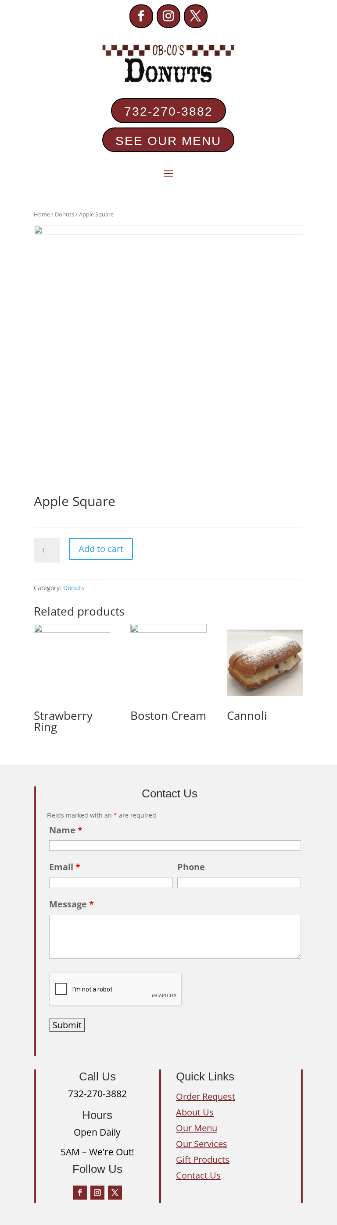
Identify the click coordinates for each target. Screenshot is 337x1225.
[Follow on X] (196, 16)
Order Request (205, 1096)
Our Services (201, 1144)
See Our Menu (168, 141)
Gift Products (202, 1159)
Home (42, 214)
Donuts (64, 214)
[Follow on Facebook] (141, 16)
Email (64, 867)
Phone (191, 867)
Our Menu (196, 1128)
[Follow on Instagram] (168, 16)
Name (65, 830)
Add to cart (101, 549)
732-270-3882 (168, 111)
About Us (195, 1112)
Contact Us (198, 1175)
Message (71, 904)
